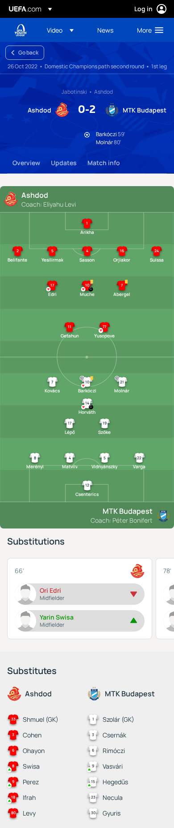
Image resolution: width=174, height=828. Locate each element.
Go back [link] (28, 52)
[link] (105, 30)
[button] (60, 30)
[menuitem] (64, 30)
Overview (26, 162)
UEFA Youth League (20, 30)
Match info (103, 162)
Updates (64, 162)
